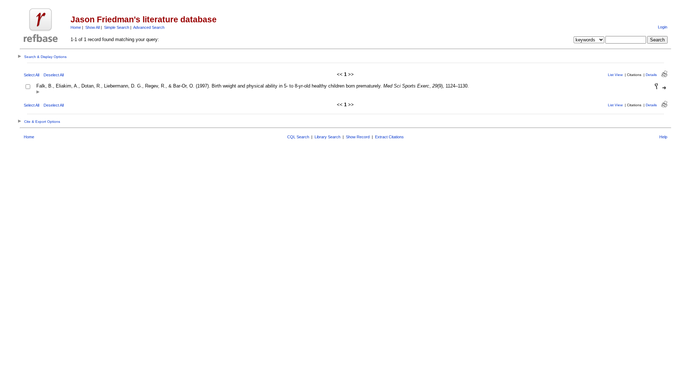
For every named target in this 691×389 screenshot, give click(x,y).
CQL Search (298, 137)
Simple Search (116, 27)
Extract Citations (389, 137)
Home (76, 27)
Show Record (358, 137)
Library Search (327, 137)
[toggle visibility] (38, 92)
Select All (31, 75)
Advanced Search (148, 27)
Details (651, 75)
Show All (92, 27)
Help (663, 137)
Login (662, 27)
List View (615, 75)
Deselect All (54, 75)
